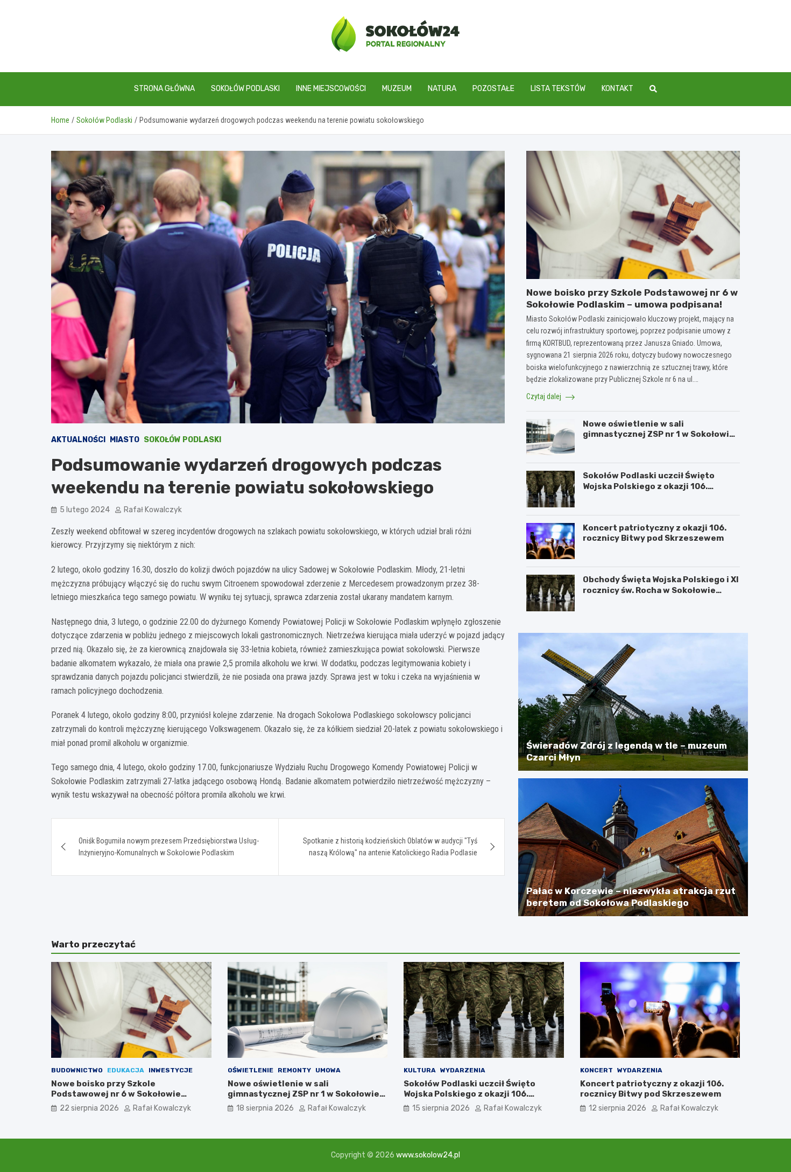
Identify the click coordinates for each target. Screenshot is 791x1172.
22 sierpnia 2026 (89, 1108)
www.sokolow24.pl (428, 1155)
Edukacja (125, 1070)
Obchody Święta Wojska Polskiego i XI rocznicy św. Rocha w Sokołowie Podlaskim (661, 590)
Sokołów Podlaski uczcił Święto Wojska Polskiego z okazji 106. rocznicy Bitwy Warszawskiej (649, 486)
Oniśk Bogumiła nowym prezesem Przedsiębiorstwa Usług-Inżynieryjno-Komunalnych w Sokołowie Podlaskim (169, 846)
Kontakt (617, 88)
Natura (442, 88)
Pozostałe (493, 88)
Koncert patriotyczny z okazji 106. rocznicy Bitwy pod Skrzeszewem (654, 533)
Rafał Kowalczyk (153, 509)
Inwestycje (171, 1070)
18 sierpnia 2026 (265, 1108)
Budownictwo (77, 1070)
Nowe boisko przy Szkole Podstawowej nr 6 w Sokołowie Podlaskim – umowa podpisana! (116, 1094)
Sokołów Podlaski (245, 88)
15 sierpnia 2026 (441, 1108)
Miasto (124, 439)
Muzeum (397, 88)
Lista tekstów (558, 88)
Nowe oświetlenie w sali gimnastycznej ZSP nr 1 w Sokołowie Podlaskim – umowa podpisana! (658, 434)
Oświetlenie (250, 1070)
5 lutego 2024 (85, 509)
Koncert (596, 1070)
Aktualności (78, 439)
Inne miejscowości (331, 88)
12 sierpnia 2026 (617, 1108)
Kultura (420, 1070)
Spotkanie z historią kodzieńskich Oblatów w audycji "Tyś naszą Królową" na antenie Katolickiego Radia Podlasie (390, 846)
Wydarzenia (462, 1070)
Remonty (294, 1070)
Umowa (328, 1070)
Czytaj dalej (544, 396)
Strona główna (164, 88)
